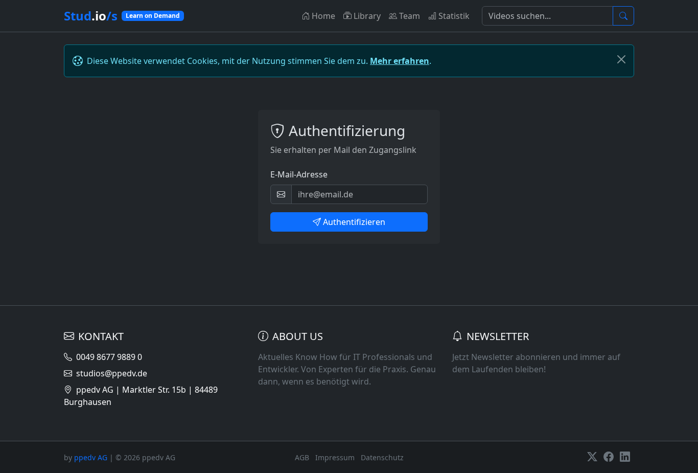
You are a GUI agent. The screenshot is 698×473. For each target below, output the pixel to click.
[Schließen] (621, 59)
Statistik (454, 15)
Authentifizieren (354, 222)
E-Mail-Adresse (299, 174)
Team (409, 15)
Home (323, 15)
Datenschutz (382, 457)
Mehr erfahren (399, 60)
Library (367, 15)
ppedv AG (90, 457)
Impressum (335, 457)
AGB (302, 457)
